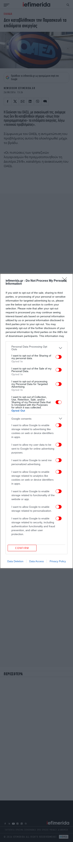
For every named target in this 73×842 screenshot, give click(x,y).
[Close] (65, 280)
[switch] (59, 357)
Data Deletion (15, 561)
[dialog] (36, 421)
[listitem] (36, 348)
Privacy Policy (58, 561)
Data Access (36, 561)
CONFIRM (22, 548)
